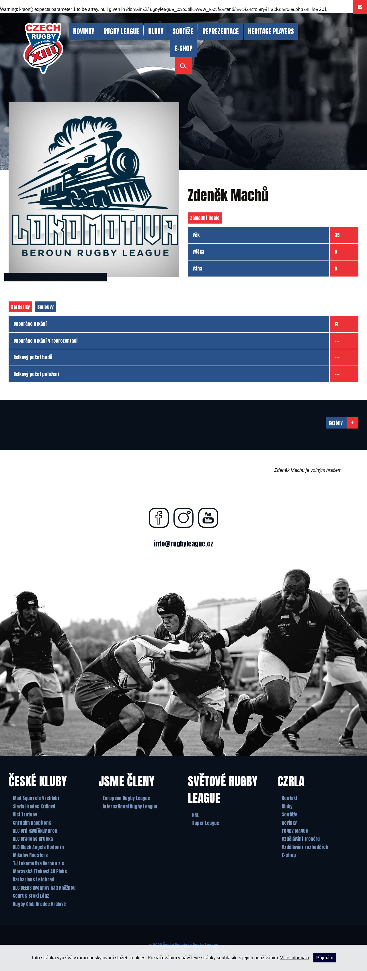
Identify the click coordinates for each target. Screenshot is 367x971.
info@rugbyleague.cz (183, 543)
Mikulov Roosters (30, 855)
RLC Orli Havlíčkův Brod (35, 831)
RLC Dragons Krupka (33, 839)
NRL (195, 815)
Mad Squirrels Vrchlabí (36, 798)
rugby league (295, 831)
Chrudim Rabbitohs (32, 823)
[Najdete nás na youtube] (208, 518)
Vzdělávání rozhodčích (305, 847)
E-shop (289, 855)
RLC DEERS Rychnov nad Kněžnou (44, 888)
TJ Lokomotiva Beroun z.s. (39, 863)
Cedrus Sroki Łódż (31, 896)
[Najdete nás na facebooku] (159, 518)
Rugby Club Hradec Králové (39, 904)
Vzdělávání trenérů (301, 839)
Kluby (287, 806)
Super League (205, 823)
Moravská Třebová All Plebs (40, 871)
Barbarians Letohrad (33, 879)
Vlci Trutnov (25, 814)
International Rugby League (130, 806)
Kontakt (289, 798)
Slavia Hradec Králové (34, 806)
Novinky (289, 823)
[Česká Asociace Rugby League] (43, 48)
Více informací (294, 957)
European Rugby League (126, 798)
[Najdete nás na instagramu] (183, 518)
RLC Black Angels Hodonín (38, 847)
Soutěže (289, 814)
